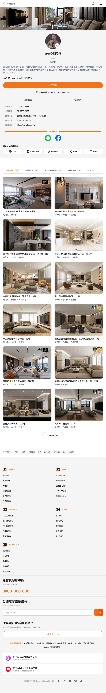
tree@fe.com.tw (24, 120)
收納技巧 (59, 520)
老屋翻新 (32, 452)
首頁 (4, 26)
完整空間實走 (8, 515)
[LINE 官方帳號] (48, 138)
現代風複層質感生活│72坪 (67, 296)
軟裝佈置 (47, 452)
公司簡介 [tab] (91, 170)
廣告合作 (51, 634)
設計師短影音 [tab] (52, 170)
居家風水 (59, 515)
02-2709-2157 (23, 111)
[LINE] (75, 681)
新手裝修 (57, 452)
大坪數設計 (7, 531)
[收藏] (57, 45)
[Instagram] (64, 681)
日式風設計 (7, 501)
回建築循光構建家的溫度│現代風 (18, 381)
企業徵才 (6, 561)
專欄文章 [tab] (74, 170)
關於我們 (6, 550)
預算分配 (59, 531)
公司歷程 (6, 556)
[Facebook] (58, 138)
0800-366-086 (16, 591)
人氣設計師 (60, 475)
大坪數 (5, 485)
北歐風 (71, 452)
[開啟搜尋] (93, 3)
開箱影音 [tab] (31, 170)
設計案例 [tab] (12, 170)
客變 (16, 452)
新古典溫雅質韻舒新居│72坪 (16, 338)
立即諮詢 (53, 85)
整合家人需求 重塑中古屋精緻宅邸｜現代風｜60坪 (26, 253)
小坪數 (23, 452)
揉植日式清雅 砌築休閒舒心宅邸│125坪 (73, 253)
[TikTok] (81, 681)
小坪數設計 (7, 536)
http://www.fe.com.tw (26, 125)
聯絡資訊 (28, 100)
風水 (64, 452)
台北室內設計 (61, 485)
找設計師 (12, 26)
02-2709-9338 (23, 106)
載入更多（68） (53, 435)
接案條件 (78, 100)
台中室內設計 (61, 491)
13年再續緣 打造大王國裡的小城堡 (19, 211)
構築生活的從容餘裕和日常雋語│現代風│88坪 (76, 381)
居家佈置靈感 (8, 526)
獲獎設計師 (60, 480)
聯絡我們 (6, 566)
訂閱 (99, 612)
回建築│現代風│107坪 (14, 423)
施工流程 (59, 536)
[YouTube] (70, 681)
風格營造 (59, 526)
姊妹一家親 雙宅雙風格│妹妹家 (69, 211)
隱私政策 (6, 571)
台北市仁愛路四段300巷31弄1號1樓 (31, 115)
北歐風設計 (7, 491)
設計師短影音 (8, 520)
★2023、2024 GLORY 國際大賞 (17, 77)
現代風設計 (7, 496)
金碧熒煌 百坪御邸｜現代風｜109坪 (19, 296)
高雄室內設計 (61, 496)
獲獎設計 (6, 475)
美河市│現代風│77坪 (65, 423)
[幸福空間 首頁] (9, 3)
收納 (39, 452)
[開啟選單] (101, 3)
